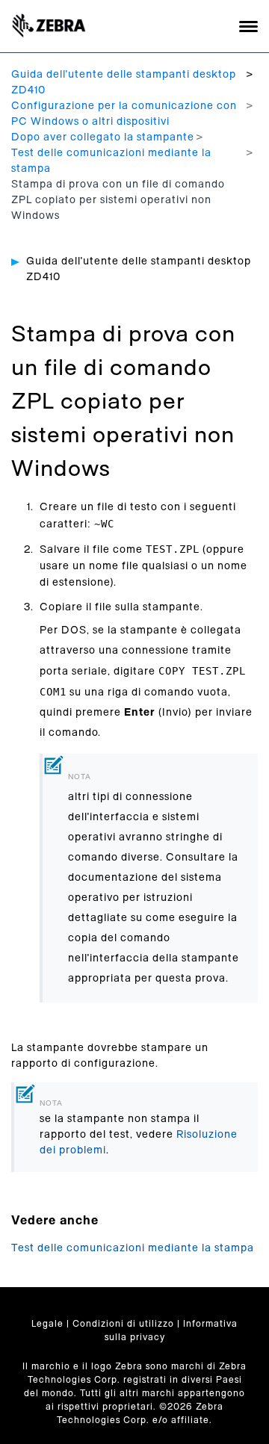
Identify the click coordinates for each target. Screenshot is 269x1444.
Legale (47, 1323)
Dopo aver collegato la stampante (102, 137)
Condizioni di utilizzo (123, 1323)
